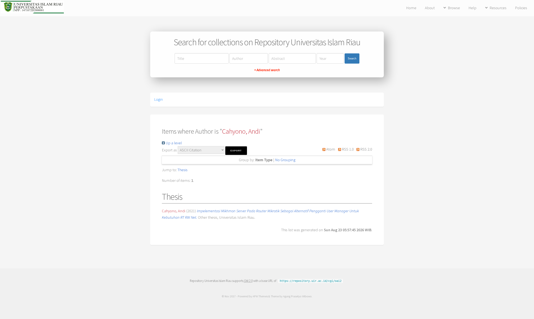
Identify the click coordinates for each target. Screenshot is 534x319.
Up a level (173, 143)
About (430, 7)
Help (472, 7)
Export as (169, 150)
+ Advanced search (267, 70)
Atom (330, 149)
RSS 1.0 (347, 149)
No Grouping (285, 159)
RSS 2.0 (365, 149)
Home (411, 7)
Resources (498, 7)
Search (352, 58)
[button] (236, 150)
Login (158, 99)
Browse (454, 7)
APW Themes (260, 296)
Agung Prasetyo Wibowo (297, 296)
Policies (521, 7)
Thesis (183, 169)
